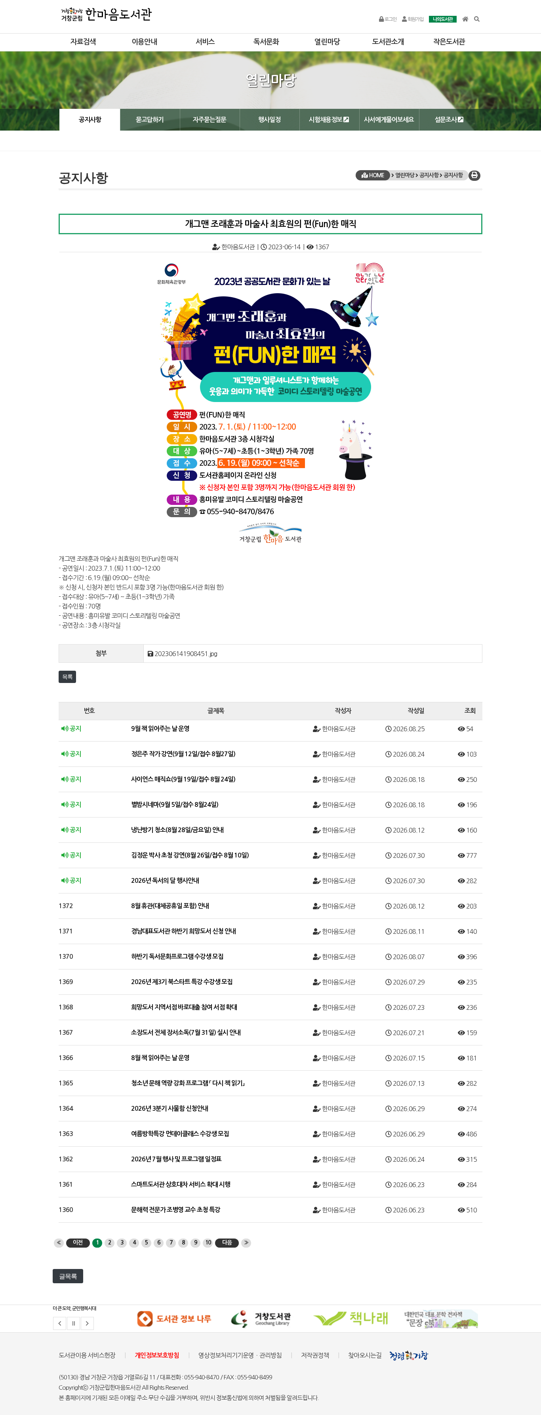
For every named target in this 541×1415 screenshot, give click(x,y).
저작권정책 (315, 1355)
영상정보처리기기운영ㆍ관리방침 (240, 1355)
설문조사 (446, 120)
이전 (77, 1242)
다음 (227, 1242)
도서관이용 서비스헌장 (87, 1355)
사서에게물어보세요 (389, 120)
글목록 (68, 1276)
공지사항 (90, 120)
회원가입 (415, 19)
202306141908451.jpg (185, 654)
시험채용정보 (326, 120)
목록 (67, 676)
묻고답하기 (150, 120)
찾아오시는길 (364, 1355)
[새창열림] (173, 1319)
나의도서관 (443, 19)
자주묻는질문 (209, 120)
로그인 (390, 19)
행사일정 (269, 120)
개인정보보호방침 (157, 1355)
